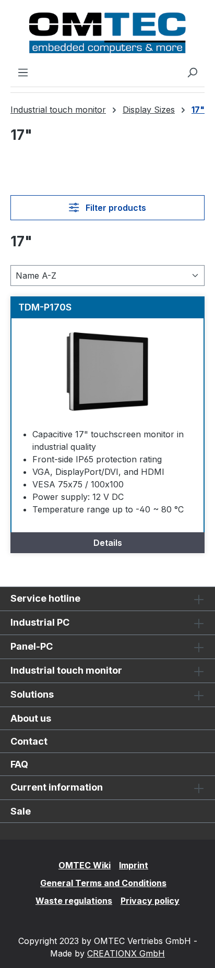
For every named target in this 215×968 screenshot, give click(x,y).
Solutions (32, 694)
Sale (20, 811)
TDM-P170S (44, 307)
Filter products (114, 207)
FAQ (19, 764)
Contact (28, 741)
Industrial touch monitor (66, 670)
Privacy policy (150, 900)
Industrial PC (39, 622)
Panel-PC (31, 646)
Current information (56, 787)
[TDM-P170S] (107, 370)
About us (30, 718)
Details (107, 542)
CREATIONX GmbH (126, 953)
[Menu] (22, 72)
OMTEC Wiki (84, 865)
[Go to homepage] (107, 33)
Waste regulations (73, 900)
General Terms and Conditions (103, 883)
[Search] (192, 72)
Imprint (133, 865)
